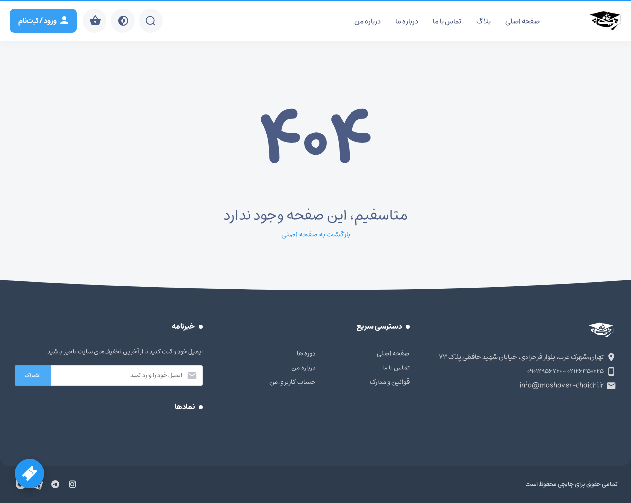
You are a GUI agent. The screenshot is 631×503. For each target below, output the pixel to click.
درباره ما (406, 21)
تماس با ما (447, 21)
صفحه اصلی (522, 21)
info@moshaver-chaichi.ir (562, 385)
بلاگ (483, 21)
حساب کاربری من (292, 382)
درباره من (367, 21)
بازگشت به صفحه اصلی (315, 234)
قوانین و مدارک (390, 382)
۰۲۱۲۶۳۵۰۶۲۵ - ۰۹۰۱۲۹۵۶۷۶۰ (565, 371)
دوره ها (306, 353)
